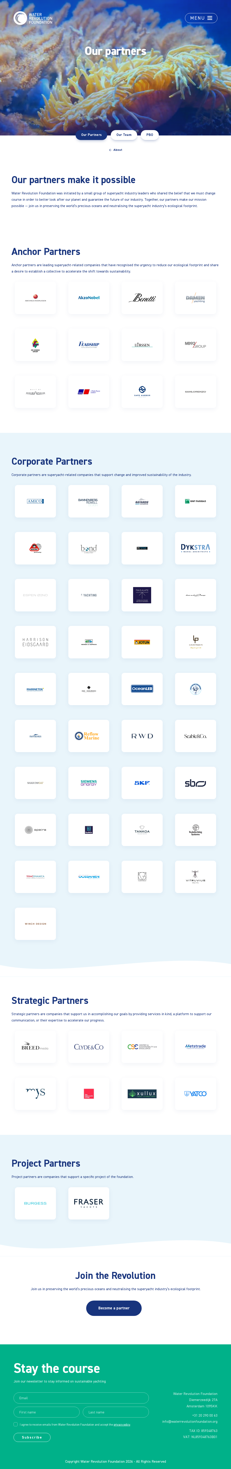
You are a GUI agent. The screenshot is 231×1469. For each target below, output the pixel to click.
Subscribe (32, 1437)
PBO (149, 135)
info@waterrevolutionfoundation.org (189, 1422)
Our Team (124, 135)
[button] (201, 18)
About (117, 150)
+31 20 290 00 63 (204, 1416)
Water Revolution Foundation (103, 1462)
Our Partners (91, 135)
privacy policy (122, 1424)
